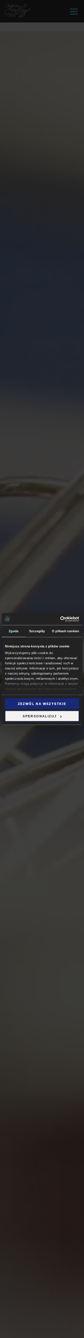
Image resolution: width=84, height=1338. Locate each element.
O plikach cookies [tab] (65, 631)
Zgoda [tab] (13, 631)
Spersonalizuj (39, 716)
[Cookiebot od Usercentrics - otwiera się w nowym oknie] (60, 619)
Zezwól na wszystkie (42, 703)
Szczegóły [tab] (37, 631)
